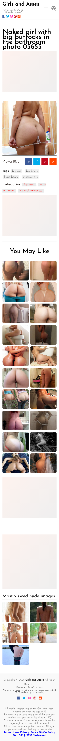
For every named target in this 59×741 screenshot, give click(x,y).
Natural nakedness (30, 190)
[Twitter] (7, 16)
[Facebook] (3, 16)
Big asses (29, 184)
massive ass (30, 177)
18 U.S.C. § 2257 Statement (29, 735)
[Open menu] (46, 9)
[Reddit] (19, 16)
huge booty (11, 177)
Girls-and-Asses (34, 680)
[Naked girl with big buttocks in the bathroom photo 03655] (29, 128)
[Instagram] (11, 16)
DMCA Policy (47, 732)
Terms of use (11, 732)
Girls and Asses (20, 4)
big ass (16, 171)
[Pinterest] (15, 16)
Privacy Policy (29, 732)
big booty (32, 171)
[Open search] (54, 9)
